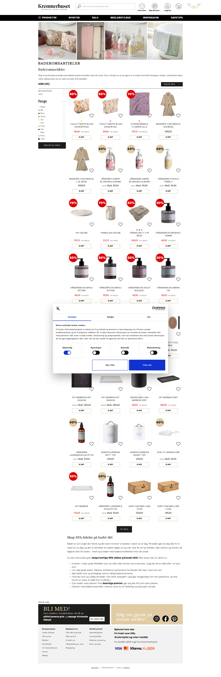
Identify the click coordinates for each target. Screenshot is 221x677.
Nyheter (74, 18)
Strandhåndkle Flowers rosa (139, 121)
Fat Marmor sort (168, 398)
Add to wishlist (92, 116)
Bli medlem (97, 619)
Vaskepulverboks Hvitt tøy (139, 449)
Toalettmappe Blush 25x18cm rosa (110, 121)
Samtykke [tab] (72, 317)
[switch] (96, 353)
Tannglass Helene (110, 233)
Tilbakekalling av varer (75, 644)
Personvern (95, 668)
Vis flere (124, 529)
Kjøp (81, 137)
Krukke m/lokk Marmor (138, 394)
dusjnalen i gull (124, 577)
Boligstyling (70, 648)
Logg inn (167, 10)
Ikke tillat (110, 365)
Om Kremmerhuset (49, 648)
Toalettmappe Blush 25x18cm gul (81, 121)
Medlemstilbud (120, 18)
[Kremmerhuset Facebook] (165, 618)
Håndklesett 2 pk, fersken (141, 230)
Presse (45, 652)
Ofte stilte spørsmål (73, 633)
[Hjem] (54, 7)
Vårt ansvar (46, 636)
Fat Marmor (81, 506)
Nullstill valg (52, 145)
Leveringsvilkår (95, 636)
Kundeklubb (47, 644)
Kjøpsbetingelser (96, 633)
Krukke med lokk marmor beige (140, 394)
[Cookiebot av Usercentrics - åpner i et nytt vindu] (154, 308)
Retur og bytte (95, 644)
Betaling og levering (97, 640)
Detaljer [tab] (110, 317)
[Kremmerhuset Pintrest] (174, 618)
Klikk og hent (71, 636)
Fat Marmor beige (168, 394)
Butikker (45, 640)
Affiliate (45, 656)
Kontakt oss (70, 640)
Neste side (43, 602)
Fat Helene (81, 233)
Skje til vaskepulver (168, 452)
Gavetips (177, 18)
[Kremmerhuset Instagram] (156, 618)
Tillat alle (147, 365)
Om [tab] (148, 317)
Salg (95, 18)
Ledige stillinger (48, 633)
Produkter (49, 18)
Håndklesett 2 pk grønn (139, 230)
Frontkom (126, 668)
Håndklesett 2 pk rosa (137, 230)
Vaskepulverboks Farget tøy (110, 449)
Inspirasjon (151, 18)
